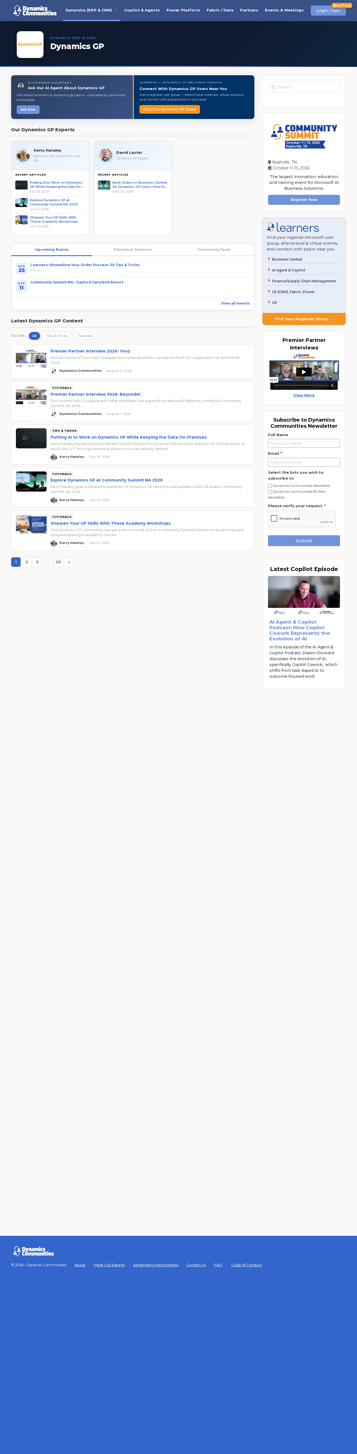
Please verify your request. (297, 506)
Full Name (278, 434)
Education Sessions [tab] (132, 249)
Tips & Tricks (57, 336)
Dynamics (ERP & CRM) (89, 10)
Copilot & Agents (142, 10)
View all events (235, 303)
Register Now (304, 200)
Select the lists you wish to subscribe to (296, 475)
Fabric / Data (220, 10)
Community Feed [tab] (213, 249)
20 (59, 563)
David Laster (129, 152)
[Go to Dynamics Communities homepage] (35, 10)
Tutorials (85, 336)
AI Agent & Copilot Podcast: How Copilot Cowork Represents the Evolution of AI (299, 630)
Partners (249, 10)
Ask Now (28, 109)
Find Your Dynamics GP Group (169, 109)
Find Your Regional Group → (304, 319)
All (34, 336)
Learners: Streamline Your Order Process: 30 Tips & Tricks (84, 265)
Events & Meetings (284, 10)
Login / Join (328, 10)
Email (275, 453)
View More (304, 395)
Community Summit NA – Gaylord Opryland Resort (76, 282)
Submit (304, 540)
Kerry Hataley (47, 150)
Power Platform (183, 10)
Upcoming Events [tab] (52, 249)
